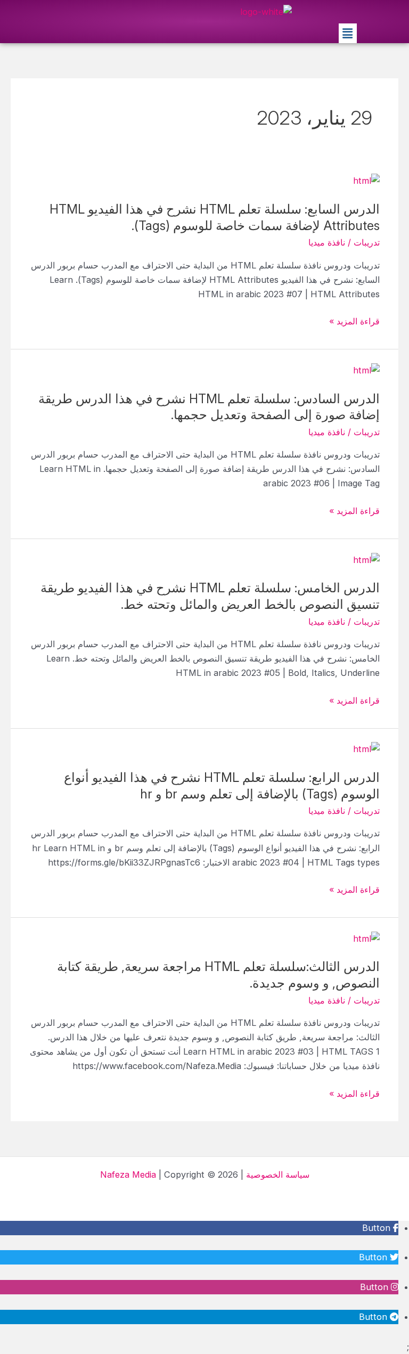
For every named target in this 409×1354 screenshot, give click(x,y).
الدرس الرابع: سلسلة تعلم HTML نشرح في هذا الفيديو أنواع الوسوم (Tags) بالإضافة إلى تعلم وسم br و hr (222, 786)
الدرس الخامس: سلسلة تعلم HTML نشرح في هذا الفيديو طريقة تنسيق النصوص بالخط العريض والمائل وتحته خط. (210, 596)
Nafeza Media (128, 1174)
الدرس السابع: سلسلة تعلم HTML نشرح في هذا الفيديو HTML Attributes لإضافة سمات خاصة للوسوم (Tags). (215, 217)
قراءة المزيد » (354, 321)
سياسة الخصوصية (277, 1174)
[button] (348, 33)
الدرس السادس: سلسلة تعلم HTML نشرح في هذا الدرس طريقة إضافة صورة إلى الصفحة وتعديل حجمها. (209, 407)
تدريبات (367, 242)
